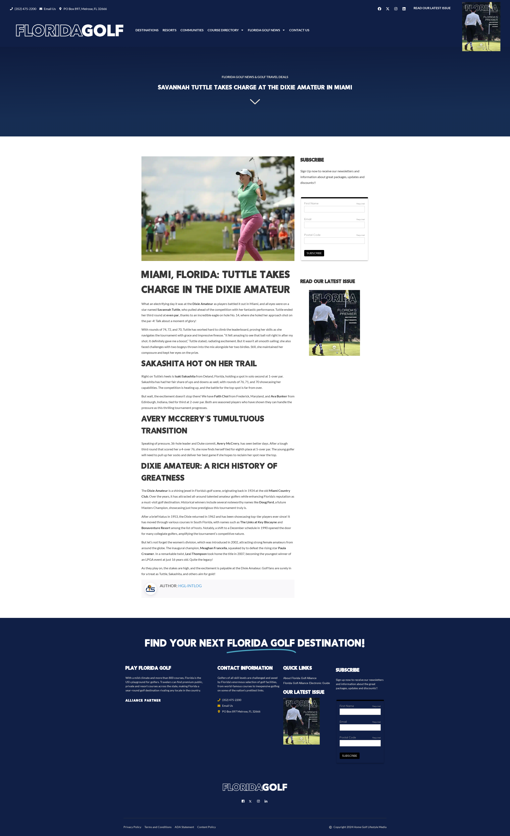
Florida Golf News (264, 30)
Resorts (170, 30)
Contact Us (299, 30)
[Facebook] (379, 8)
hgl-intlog (190, 585)
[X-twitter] (387, 8)
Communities (192, 30)
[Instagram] (395, 8)
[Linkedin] (404, 8)
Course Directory (223, 30)
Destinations (147, 30)
